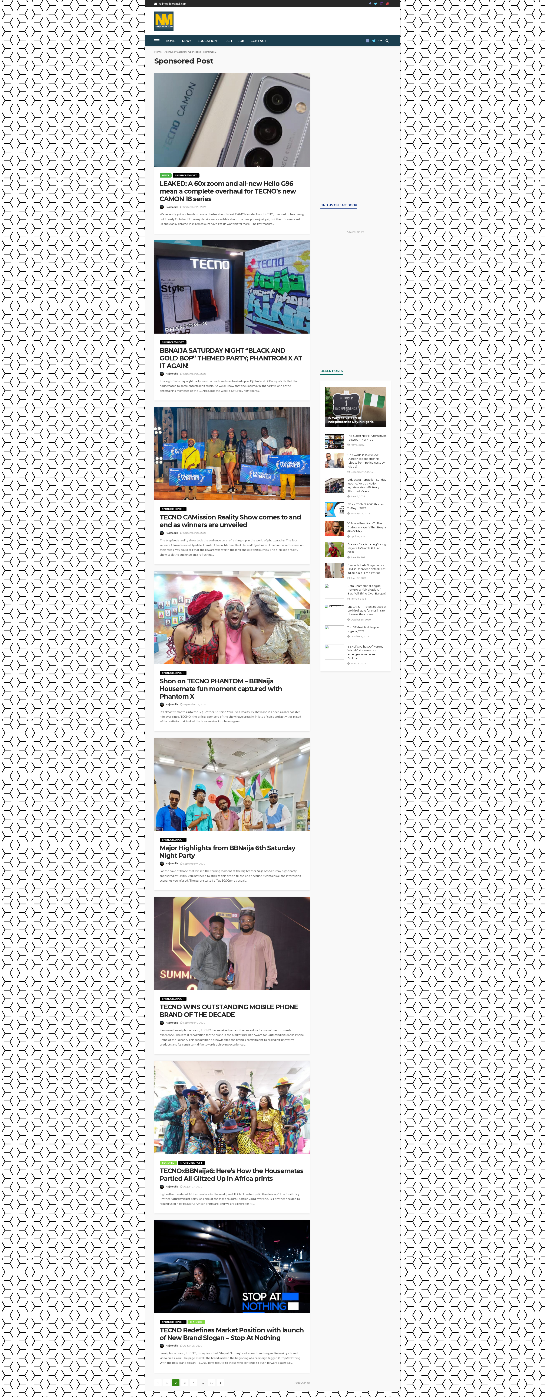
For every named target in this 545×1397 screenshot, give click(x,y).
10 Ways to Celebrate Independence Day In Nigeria (350, 420)
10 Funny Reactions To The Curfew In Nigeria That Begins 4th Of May (366, 527)
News (186, 41)
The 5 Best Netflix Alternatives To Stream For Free (366, 437)
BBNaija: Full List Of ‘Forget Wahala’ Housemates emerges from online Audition (365, 652)
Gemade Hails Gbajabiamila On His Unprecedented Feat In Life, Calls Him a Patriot (366, 568)
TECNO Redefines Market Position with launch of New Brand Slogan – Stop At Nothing (232, 1334)
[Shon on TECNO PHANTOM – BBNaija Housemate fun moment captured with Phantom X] (232, 617)
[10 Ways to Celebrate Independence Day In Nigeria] (355, 407)
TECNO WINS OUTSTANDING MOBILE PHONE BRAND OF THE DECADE (229, 1011)
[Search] (387, 40)
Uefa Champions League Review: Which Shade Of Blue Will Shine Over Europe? (366, 589)
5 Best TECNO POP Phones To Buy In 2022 (365, 506)
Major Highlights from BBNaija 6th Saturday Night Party (227, 852)
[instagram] (382, 3)
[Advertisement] (355, 100)
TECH (227, 41)
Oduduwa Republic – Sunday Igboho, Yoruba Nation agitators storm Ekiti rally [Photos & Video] (366, 485)
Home (171, 41)
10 (211, 1382)
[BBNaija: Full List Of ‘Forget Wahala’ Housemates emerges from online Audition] (334, 652)
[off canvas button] (156, 40)
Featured (168, 1162)
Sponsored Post (186, 175)
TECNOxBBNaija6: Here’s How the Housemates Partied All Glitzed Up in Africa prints (231, 1175)
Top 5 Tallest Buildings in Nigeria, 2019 (363, 629)
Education (207, 41)
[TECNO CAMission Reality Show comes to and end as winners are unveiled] (232, 453)
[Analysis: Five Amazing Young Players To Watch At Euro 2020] (334, 549)
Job (241, 41)
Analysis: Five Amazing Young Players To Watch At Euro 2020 (366, 548)
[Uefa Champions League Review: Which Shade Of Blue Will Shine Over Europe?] (334, 591)
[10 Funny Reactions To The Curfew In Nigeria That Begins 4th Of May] (334, 528)
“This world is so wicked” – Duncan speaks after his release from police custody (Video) (366, 460)
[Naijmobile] (164, 21)
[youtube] (388, 3)
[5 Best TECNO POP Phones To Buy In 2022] (334, 509)
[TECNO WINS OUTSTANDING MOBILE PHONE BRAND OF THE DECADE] (232, 943)
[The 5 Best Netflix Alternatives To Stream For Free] (334, 441)
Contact (259, 41)
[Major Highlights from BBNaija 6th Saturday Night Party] (232, 784)
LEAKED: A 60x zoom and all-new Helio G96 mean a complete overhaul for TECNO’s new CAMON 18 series (228, 191)
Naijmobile (171, 206)
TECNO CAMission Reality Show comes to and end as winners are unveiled (230, 521)
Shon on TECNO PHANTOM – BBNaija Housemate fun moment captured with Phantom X (221, 688)
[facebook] (370, 3)
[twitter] (376, 3)
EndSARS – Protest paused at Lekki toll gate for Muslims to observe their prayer (366, 610)
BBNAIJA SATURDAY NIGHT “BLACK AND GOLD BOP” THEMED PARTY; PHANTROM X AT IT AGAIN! (231, 358)
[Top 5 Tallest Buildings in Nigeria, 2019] (334, 632)
